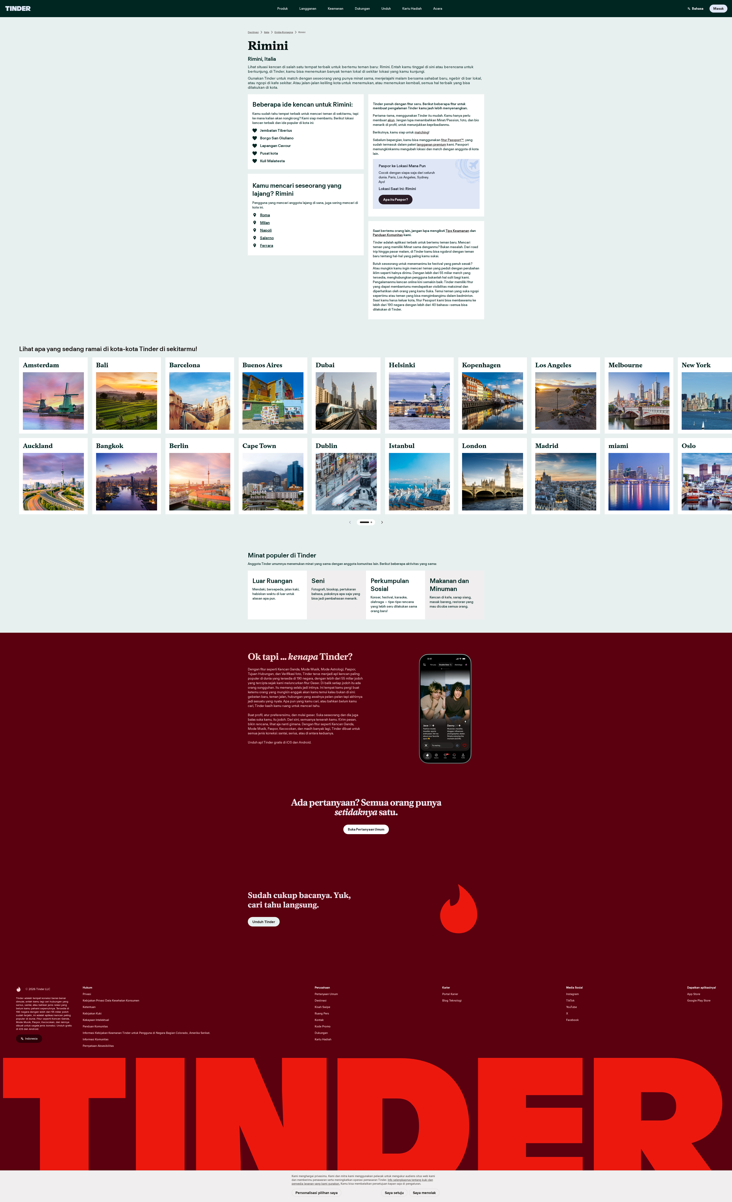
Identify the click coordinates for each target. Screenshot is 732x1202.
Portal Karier (450, 994)
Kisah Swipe (322, 1007)
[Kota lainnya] (382, 522)
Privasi (87, 994)
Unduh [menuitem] (386, 8)
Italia (266, 32)
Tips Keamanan (457, 231)
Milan (265, 222)
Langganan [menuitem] (307, 8)
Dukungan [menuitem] (362, 8)
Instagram (572, 994)
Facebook (572, 1020)
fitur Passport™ (452, 140)
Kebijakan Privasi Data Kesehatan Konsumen (111, 1000)
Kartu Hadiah (323, 1039)
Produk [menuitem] (282, 8)
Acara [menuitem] (437, 8)
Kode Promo (323, 1026)
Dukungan (321, 1033)
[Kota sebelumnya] (350, 522)
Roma (265, 215)
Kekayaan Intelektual (96, 1020)
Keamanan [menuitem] (335, 8)
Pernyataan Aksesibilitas (98, 1046)
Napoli (266, 230)
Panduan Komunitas (388, 235)
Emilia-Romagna (283, 32)
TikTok (570, 1000)
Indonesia (31, 1039)
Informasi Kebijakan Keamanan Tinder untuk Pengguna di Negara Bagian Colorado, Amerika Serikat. (146, 1033)
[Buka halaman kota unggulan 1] (364, 522)
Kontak (319, 1020)
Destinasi (253, 32)
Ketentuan (89, 1007)
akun (391, 120)
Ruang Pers (322, 1013)
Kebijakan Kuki (92, 1013)
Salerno (267, 238)
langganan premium (431, 144)
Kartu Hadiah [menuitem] (412, 8)
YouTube (571, 1007)
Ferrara (266, 245)
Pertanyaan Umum (326, 994)
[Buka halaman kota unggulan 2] (371, 522)
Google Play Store (698, 1000)
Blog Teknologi (452, 1000)
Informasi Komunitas (95, 1039)
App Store (693, 994)
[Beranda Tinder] (18, 8)
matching (422, 132)
